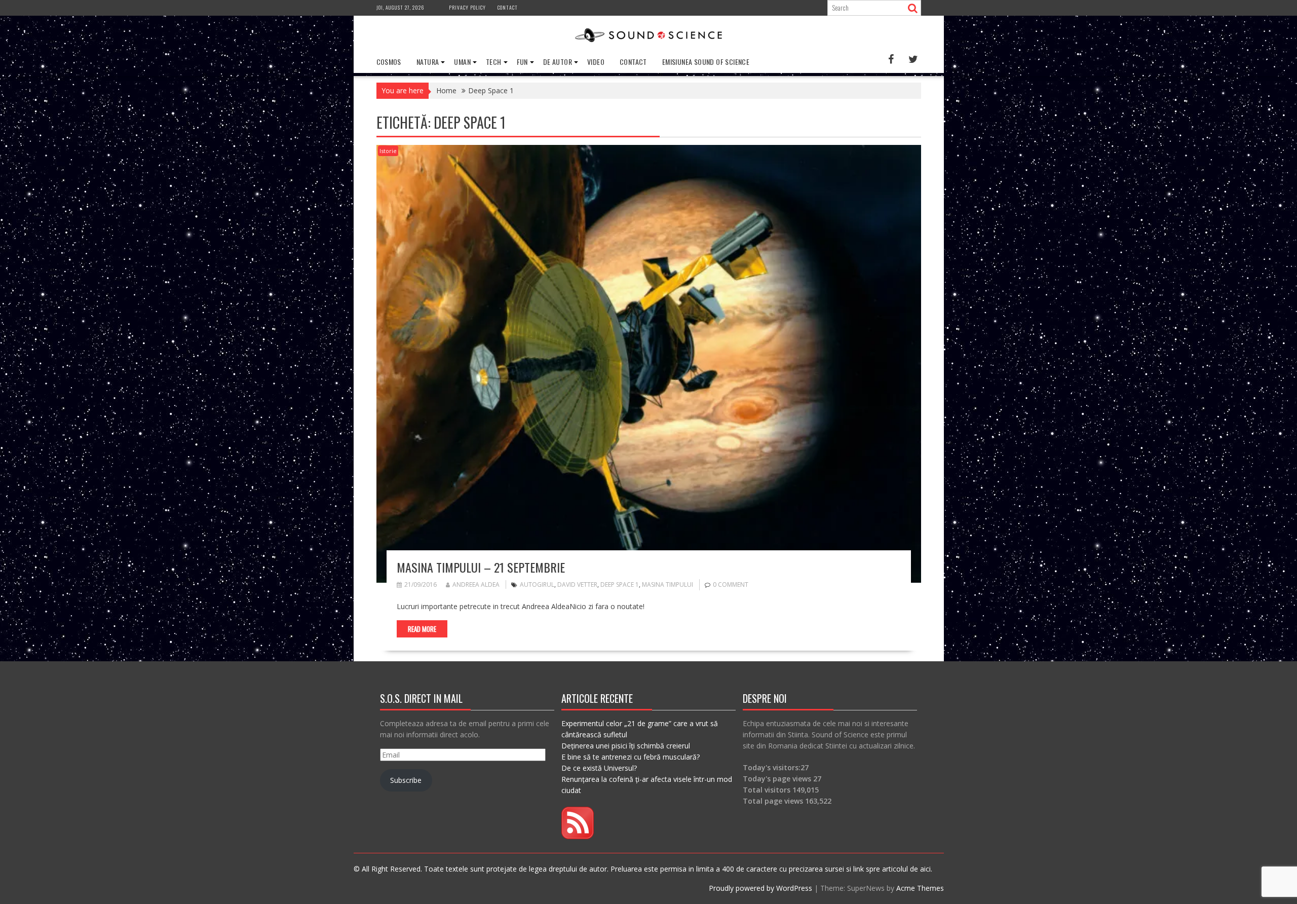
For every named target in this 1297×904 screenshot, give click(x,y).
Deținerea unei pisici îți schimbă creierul (625, 745)
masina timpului (667, 584)
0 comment (730, 584)
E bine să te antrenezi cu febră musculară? (630, 757)
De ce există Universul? (599, 768)
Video (595, 61)
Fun (522, 61)
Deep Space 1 (619, 584)
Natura (427, 61)
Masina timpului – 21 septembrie (481, 567)
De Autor (557, 61)
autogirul (537, 584)
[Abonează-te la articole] (577, 836)
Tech (494, 61)
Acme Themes (920, 888)
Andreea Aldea (476, 584)
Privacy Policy (467, 7)
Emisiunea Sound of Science (705, 61)
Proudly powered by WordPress (760, 888)
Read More (422, 629)
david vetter (577, 584)
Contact (508, 7)
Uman (462, 61)
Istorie (388, 151)
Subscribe (406, 780)
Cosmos (388, 61)
